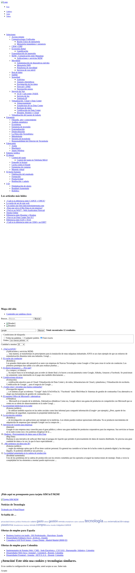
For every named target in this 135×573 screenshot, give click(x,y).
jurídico (18, 522)
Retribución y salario (20, 181)
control (67, 525)
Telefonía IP (22, 98)
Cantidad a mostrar (9, 344)
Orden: (6, 340)
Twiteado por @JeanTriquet (12, 509)
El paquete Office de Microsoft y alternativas (21, 396)
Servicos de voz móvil (26, 70)
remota (62, 521)
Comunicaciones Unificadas (23, 39)
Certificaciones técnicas (13, 377)
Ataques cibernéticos (25, 82)
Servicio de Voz (18, 91)
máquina (60, 525)
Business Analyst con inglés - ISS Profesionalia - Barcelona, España (34, 535)
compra (41, 524)
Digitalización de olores (21, 186)
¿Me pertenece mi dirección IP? (17, 444)
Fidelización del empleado (22, 174)
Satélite (15, 75)
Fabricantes (11, 143)
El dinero (10, 155)
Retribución (26, 522)
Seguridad (16, 77)
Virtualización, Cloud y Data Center (27, 101)
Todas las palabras (14, 338)
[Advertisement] (67, 25)
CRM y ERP (17, 46)
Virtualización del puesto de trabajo (26, 115)
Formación (16, 176)
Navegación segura (25, 89)
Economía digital (19, 49)
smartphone (69, 522)
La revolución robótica (12, 415)
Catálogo (9, 11)
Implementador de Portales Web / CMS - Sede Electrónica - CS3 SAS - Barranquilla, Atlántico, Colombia (50, 550)
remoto (33, 525)
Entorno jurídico (13, 153)
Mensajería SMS (24, 65)
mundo (53, 525)
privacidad (5, 522)
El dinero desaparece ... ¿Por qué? (17, 368)
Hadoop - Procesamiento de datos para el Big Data (25, 434)
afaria (46, 522)
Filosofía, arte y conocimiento (24, 120)
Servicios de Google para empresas (17, 425)
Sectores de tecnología (21, 139)
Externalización (18, 129)
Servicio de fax (23, 96)
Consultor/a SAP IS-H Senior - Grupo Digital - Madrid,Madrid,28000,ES (36, 540)
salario (33, 521)
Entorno (12, 522)
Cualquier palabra (32, 338)
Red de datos (17, 72)
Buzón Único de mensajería (28, 42)
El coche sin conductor (12, 358)
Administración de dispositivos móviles (33, 63)
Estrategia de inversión (21, 127)
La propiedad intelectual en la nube (17, 406)
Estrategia (10, 117)
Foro (7, 7)
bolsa (48, 525)
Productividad (17, 179)
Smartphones (18, 525)
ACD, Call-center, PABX (27, 94)
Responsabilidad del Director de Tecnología (30, 141)
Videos (8, 16)
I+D (8, 184)
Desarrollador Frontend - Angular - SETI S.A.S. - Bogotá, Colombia (34, 555)
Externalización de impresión (24, 53)
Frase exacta (47, 338)
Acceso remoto (18, 37)
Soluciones (10, 34)
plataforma (7, 525)
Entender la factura (19, 162)
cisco (105, 522)
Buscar (37, 319)
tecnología (94, 521)
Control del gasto (19, 157)
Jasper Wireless (18, 150)
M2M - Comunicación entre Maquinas (28, 56)
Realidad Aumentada (20, 188)
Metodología (17, 136)
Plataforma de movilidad (27, 68)
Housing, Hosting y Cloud (28, 113)
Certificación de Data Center (29, 110)
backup (26, 525)
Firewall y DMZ (24, 86)
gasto (40, 521)
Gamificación (22, 51)
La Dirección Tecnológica (22, 134)
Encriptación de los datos (27, 84)
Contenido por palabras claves (18, 314)
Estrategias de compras (21, 167)
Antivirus (21, 79)
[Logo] (4, 2)
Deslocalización (18, 131)
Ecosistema (16, 124)
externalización (115, 521)
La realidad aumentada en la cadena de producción (25, 453)
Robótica (15, 191)
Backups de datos (24, 108)
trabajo (126, 521)
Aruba (14, 146)
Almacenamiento (24, 103)
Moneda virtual (18, 169)
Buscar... (4, 318)
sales (76, 522)
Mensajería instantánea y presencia (31, 44)
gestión (53, 521)
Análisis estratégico (20, 122)
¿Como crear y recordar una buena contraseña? (22, 387)
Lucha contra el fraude (21, 165)
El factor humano (13, 172)
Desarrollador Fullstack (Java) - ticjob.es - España (27, 538)
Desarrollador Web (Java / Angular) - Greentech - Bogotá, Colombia (34, 553)
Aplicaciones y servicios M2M (29, 58)
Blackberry (16, 148)
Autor (8, 14)
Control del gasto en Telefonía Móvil (32, 160)
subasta (81, 522)
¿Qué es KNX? (9, 349)
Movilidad (16, 60)
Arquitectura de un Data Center (30, 105)
